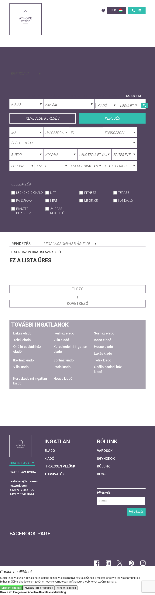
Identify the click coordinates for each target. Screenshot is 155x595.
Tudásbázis (56, 96)
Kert (53, 200)
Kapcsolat (133, 96)
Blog (100, 96)
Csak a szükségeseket (13, 592)
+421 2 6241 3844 (21, 494)
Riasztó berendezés (25, 211)
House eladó (103, 347)
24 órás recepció (57, 211)
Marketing (59, 592)
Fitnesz (90, 192)
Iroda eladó (102, 340)
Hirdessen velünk (59, 466)
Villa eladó (61, 340)
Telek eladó (22, 340)
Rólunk (114, 96)
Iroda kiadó (62, 367)
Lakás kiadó (103, 353)
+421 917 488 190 (21, 490)
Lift (53, 192)
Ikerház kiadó (23, 360)
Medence (91, 200)
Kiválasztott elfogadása (39, 587)
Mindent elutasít (66, 587)
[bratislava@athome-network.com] (140, 10)
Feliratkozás (136, 511)
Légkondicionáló (29, 192)
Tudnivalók (54, 474)
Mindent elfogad (11, 587)
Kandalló (125, 200)
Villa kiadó (21, 367)
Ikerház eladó (63, 333)
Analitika (33, 592)
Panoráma (24, 200)
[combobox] (25, 73)
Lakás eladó (22, 333)
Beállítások (46, 592)
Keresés (112, 118)
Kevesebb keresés (43, 118)
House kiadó (62, 379)
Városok (104, 451)
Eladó (49, 451)
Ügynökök (106, 458)
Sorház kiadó (63, 360)
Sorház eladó (104, 333)
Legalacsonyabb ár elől (68, 243)
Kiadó (49, 458)
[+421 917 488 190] (133, 10)
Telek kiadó (102, 360)
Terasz (123, 192)
